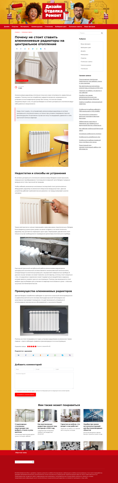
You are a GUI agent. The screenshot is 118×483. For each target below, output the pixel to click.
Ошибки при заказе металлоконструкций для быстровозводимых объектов (89, 97)
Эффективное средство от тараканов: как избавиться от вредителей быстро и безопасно (90, 123)
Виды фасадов (89, 26)
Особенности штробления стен (89, 137)
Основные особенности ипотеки (90, 133)
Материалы (25, 26)
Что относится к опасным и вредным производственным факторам (89, 116)
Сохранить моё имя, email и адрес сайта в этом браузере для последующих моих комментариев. (43, 390)
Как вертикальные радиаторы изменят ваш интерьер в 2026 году (47, 426)
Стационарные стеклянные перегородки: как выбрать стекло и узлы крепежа (90, 81)
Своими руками (36, 26)
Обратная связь (21, 452)
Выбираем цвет (61, 26)
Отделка (15, 26)
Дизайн (6, 26)
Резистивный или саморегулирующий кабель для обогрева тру (90, 147)
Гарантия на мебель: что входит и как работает (70, 425)
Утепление (49, 26)
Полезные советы (75, 26)
